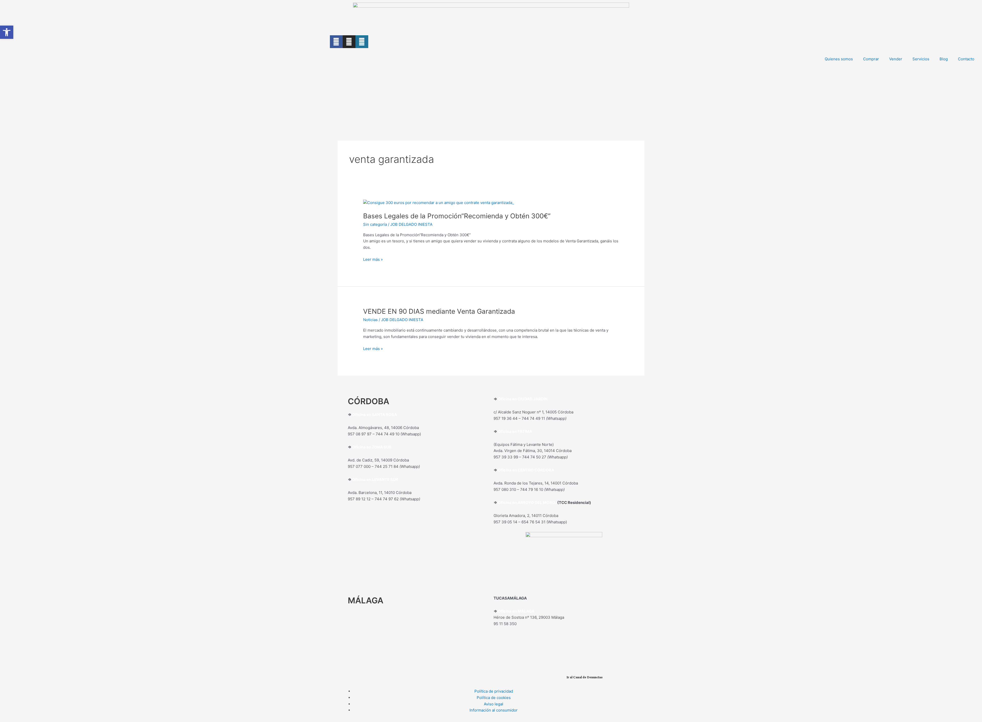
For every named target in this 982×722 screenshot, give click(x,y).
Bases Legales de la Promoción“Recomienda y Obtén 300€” (457, 216)
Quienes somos (839, 59)
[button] (6, 32)
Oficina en (362, 447)
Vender (895, 59)
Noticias (370, 319)
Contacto (966, 59)
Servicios (920, 59)
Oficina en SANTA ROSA (374, 414)
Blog (944, 59)
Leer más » (373, 259)
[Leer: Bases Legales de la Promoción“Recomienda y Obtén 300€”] (438, 202)
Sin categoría (375, 224)
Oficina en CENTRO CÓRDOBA (526, 470)
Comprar (871, 59)
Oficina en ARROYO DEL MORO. (527, 502)
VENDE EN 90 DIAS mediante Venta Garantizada (439, 311)
